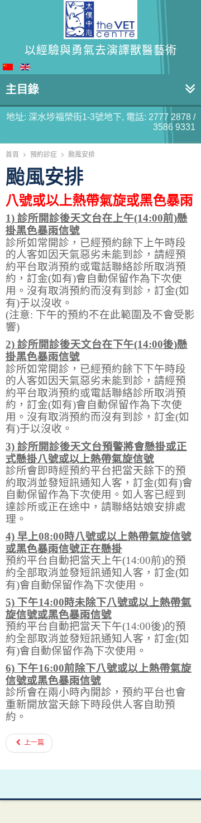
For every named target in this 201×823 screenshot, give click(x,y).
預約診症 (43, 155)
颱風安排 (45, 177)
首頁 (12, 155)
